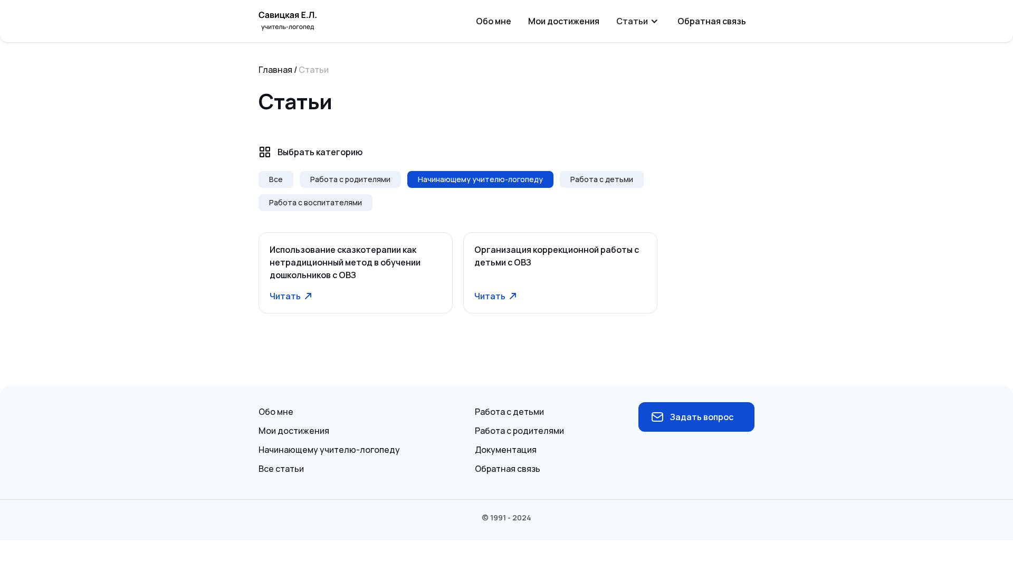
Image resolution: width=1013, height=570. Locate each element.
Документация (506, 449)
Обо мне (493, 21)
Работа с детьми (509, 411)
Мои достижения (563, 21)
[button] (638, 21)
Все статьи (281, 468)
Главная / (278, 69)
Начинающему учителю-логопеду (329, 449)
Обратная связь (711, 21)
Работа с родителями (519, 430)
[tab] (276, 179)
